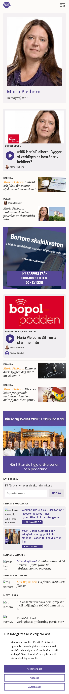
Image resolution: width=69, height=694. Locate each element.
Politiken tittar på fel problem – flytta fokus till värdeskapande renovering (41, 565)
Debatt (7, 198)
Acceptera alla (34, 668)
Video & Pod (29, 331)
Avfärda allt (34, 686)
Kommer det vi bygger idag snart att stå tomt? (19, 372)
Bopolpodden (13, 145)
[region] (34, 661)
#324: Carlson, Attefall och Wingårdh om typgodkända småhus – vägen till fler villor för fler (41, 536)
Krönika (8, 178)
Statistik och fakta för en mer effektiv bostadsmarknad (19, 186)
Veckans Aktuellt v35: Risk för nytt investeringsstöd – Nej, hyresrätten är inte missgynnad (43, 513)
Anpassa (34, 677)
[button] (32, 522)
